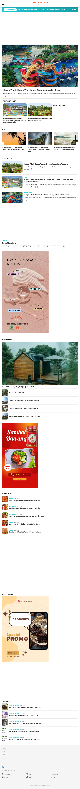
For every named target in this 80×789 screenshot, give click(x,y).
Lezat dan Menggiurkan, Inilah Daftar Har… (24, 524)
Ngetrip (4, 241)
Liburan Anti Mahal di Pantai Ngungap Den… (24, 408)
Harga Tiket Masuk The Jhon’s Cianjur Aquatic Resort (32, 90)
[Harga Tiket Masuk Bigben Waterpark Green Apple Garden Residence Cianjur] (15, 109)
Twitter (30, 774)
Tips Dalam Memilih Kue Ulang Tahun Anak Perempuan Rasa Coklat (26, 10)
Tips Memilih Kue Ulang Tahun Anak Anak (23, 715)
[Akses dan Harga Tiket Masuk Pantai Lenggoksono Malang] (66, 138)
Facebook (7, 774)
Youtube (6, 777)
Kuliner (11, 506)
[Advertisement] (40, 28)
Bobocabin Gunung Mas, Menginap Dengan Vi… (18, 387)
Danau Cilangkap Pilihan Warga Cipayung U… (25, 400)
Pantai (3, 751)
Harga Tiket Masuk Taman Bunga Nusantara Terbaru (40, 119)
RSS (54, 777)
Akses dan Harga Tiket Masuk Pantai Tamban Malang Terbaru (13, 148)
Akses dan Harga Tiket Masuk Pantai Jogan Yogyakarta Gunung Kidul (39, 149)
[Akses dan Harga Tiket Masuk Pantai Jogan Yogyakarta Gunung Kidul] (40, 138)
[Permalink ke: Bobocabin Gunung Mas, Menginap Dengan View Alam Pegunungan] (40, 363)
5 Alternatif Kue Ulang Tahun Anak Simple (24, 731)
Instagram (56, 774)
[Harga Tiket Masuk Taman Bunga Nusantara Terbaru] (40, 109)
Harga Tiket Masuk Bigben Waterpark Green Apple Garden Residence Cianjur (14, 120)
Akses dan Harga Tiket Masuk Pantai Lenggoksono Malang (64, 148)
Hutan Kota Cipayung (16, 392)
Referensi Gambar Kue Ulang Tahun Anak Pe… (25, 707)
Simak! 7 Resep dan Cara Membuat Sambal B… (25, 508)
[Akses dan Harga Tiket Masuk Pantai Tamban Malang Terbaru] (14, 138)
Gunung (4, 749)
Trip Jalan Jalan (40, 2)
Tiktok (30, 777)
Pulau (3, 754)
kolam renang (28, 192)
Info (25, 162)
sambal (11, 498)
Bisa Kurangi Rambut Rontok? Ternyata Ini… (25, 532)
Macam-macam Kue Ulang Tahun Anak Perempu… (26, 723)
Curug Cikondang (59, 105)
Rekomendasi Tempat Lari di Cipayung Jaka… (25, 416)
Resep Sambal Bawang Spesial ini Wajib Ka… (24, 500)
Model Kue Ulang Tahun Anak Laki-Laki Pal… (24, 739)
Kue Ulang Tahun (14, 705)
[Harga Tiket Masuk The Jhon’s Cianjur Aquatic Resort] (40, 66)
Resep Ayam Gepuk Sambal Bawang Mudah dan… (26, 516)
